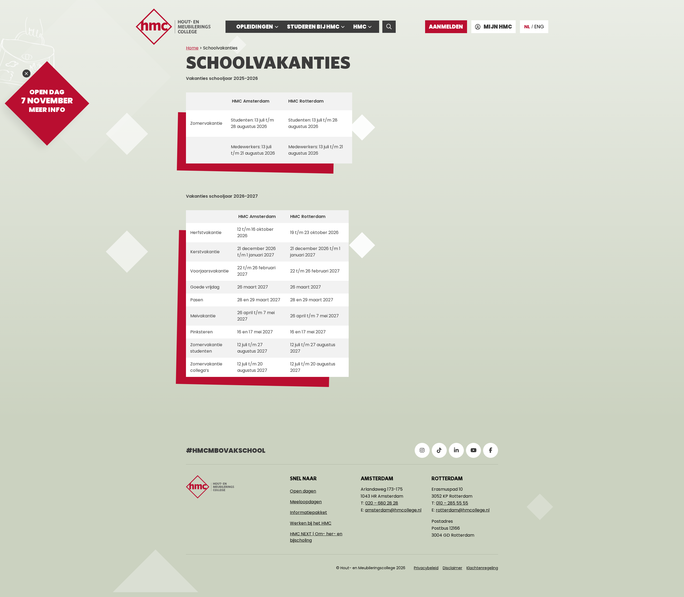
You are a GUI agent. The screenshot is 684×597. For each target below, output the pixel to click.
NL (527, 26)
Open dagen (303, 491)
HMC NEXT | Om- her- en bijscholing (316, 537)
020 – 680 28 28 (381, 503)
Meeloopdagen (306, 502)
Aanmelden (446, 26)
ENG (539, 26)
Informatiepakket (308, 512)
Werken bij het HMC (310, 523)
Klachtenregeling (482, 568)
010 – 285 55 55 (452, 503)
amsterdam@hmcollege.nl (393, 510)
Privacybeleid (426, 568)
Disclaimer (452, 568)
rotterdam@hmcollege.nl (462, 510)
